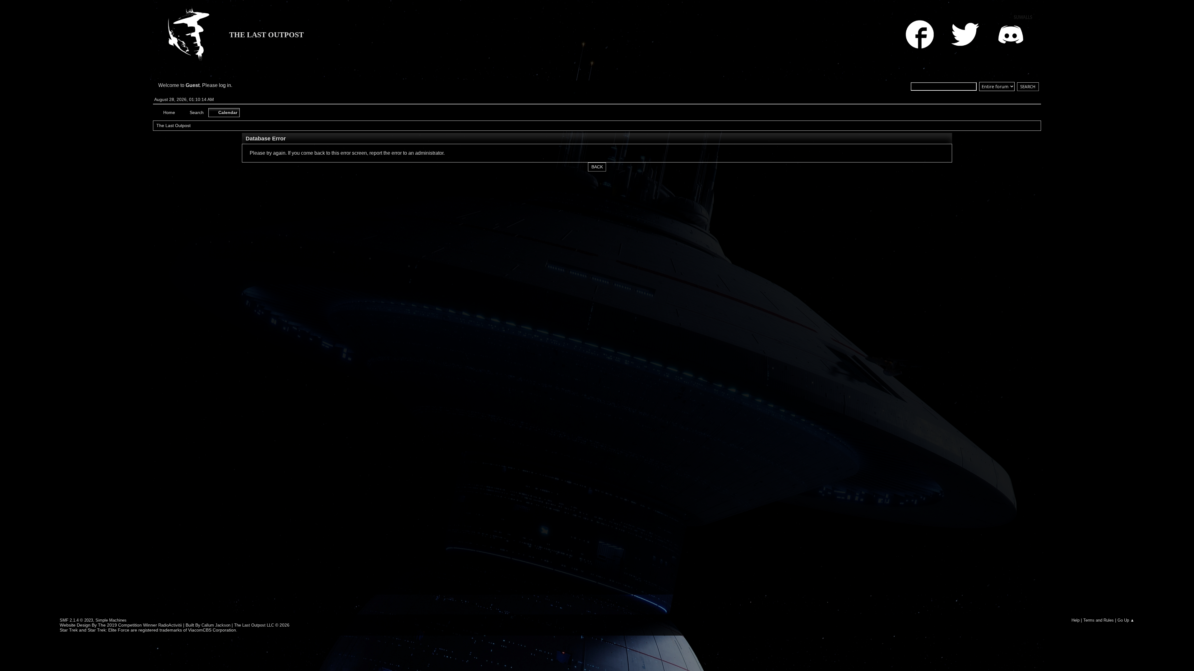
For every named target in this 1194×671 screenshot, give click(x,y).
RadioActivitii (170, 625)
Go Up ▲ (1126, 620)
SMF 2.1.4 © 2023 (76, 620)
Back (597, 167)
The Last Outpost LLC (254, 625)
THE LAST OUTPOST (266, 35)
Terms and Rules (1098, 620)
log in (225, 85)
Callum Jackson (215, 625)
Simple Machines (111, 620)
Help (1075, 620)
